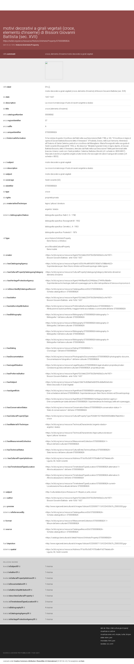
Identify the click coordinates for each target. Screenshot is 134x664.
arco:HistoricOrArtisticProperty (58, 239)
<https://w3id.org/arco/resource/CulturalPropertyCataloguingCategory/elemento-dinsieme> (83, 273)
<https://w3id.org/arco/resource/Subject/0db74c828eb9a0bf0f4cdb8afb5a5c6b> (79, 383)
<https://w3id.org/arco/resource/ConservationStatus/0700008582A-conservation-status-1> (83, 408)
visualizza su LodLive (107, 631)
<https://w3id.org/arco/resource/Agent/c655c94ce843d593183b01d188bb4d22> (79, 265)
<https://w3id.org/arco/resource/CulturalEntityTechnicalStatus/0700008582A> (77, 451)
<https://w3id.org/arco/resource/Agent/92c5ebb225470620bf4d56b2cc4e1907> (78, 256)
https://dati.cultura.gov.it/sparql (117, 628)
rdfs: (9, 54)
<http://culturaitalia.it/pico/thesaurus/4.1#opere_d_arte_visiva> (71, 492)
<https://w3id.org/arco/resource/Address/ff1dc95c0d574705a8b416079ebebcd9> (79, 459)
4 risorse (48, 607)
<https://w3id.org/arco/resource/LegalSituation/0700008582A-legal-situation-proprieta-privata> (84, 366)
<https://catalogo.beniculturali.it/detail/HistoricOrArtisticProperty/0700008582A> (78, 538)
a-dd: (15, 407)
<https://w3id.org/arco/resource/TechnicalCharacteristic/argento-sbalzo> (76, 425)
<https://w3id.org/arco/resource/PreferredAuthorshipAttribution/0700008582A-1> (85, 307)
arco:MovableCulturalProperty (57, 248)
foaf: (9, 543)
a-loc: (17, 458)
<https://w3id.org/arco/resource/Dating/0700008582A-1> (69, 349)
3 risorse (48, 602)
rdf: (6, 238)
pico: (15, 203)
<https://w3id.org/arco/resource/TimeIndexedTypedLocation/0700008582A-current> (80, 484)
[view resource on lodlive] (129, 17)
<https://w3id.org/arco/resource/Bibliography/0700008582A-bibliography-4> (77, 341)
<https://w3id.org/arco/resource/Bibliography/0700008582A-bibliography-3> (77, 332)
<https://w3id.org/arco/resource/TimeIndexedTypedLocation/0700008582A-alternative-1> (82, 468)
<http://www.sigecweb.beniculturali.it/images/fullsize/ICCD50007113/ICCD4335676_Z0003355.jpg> (86, 506)
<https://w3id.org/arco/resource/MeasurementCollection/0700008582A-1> (76, 442)
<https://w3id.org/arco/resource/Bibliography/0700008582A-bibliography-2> (77, 324)
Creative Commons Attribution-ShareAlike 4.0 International (35, 661)
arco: (13, 115)
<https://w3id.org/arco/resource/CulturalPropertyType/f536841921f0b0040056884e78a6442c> (85, 417)
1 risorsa (49, 566)
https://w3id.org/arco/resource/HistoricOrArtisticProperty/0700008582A (36, 41)
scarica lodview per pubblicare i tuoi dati (21, 653)
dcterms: (16, 215)
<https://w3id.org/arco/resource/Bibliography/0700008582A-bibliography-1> (77, 316)
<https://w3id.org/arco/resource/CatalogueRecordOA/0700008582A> (74, 290)
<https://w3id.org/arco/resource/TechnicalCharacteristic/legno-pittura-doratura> (78, 434)
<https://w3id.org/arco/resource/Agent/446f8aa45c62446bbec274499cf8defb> (88, 282)
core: (10, 168)
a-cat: (19, 289)
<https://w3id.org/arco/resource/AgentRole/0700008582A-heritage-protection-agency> (88, 400)
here (82, 661)
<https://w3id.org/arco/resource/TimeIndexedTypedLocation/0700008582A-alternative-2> (82, 476)
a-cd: (14, 138)
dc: (6, 97)
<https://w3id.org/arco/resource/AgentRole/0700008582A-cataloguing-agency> (88, 392)
